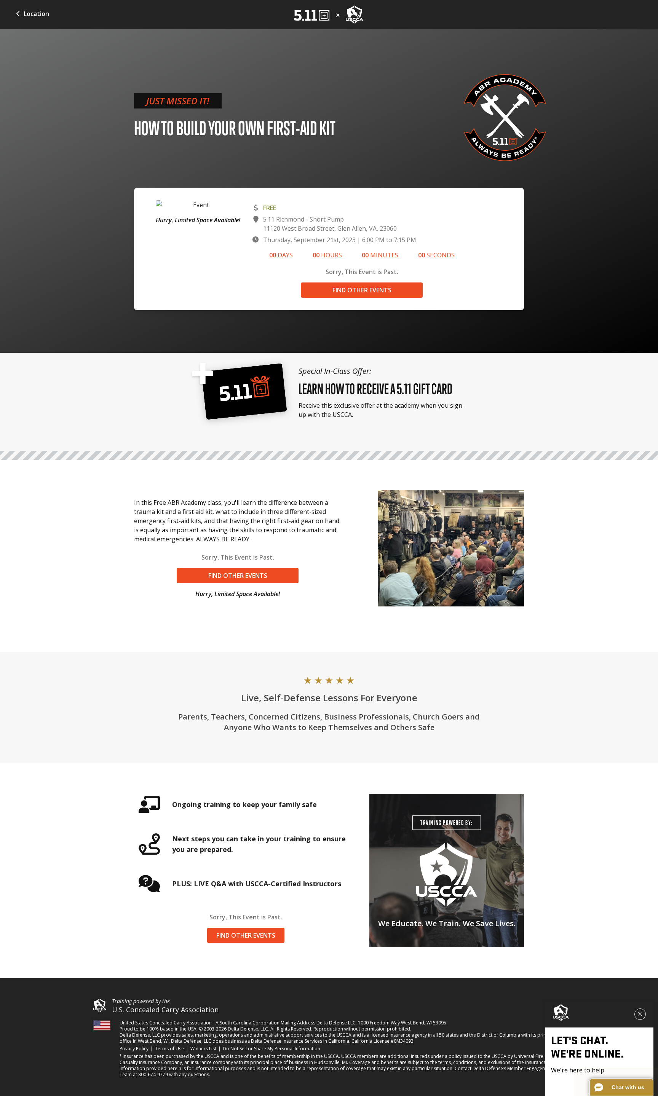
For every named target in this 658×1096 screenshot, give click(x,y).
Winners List (203, 1049)
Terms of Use (169, 1049)
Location (36, 14)
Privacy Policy (134, 1049)
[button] (621, 1087)
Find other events (361, 290)
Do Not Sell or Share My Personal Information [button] (271, 1048)
